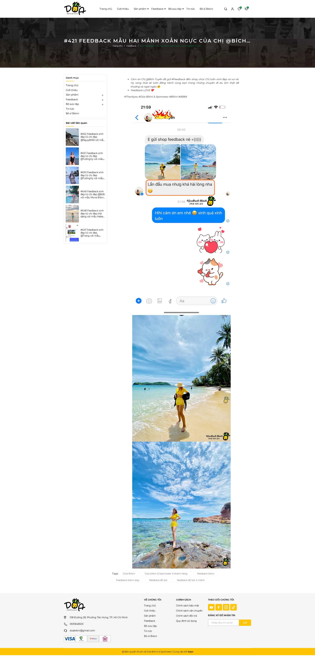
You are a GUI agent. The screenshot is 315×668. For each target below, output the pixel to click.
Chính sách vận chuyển (189, 610)
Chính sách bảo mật (187, 605)
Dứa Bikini (129, 573)
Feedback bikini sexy (127, 580)
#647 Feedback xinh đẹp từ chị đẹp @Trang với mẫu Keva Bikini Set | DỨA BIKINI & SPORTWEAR (93, 232)
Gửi (245, 622)
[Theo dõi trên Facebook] (219, 607)
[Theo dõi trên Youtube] (211, 607)
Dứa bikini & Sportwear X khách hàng (166, 573)
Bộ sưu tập (174, 8)
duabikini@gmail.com (82, 630)
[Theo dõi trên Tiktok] (233, 607)
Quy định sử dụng (186, 620)
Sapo (190, 651)
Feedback (157, 8)
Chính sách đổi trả (186, 615)
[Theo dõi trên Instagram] (226, 607)
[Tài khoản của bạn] (232, 8)
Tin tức (190, 8)
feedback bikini (205, 573)
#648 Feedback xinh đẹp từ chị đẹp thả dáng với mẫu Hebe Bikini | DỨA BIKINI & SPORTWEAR (93, 213)
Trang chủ (106, 8)
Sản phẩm (140, 8)
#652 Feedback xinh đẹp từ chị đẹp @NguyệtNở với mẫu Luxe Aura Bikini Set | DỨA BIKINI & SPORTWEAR (93, 137)
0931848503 (76, 624)
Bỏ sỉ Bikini (206, 8)
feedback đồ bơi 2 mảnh (191, 580)
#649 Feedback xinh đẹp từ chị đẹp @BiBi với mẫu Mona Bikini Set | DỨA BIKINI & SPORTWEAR (93, 194)
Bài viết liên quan (76, 122)
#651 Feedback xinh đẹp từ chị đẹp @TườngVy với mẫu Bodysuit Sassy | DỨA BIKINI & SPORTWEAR (92, 156)
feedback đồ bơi (158, 580)
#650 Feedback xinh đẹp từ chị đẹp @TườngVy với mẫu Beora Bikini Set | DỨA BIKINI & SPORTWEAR (92, 175)
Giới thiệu (123, 8)
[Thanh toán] (69, 638)
